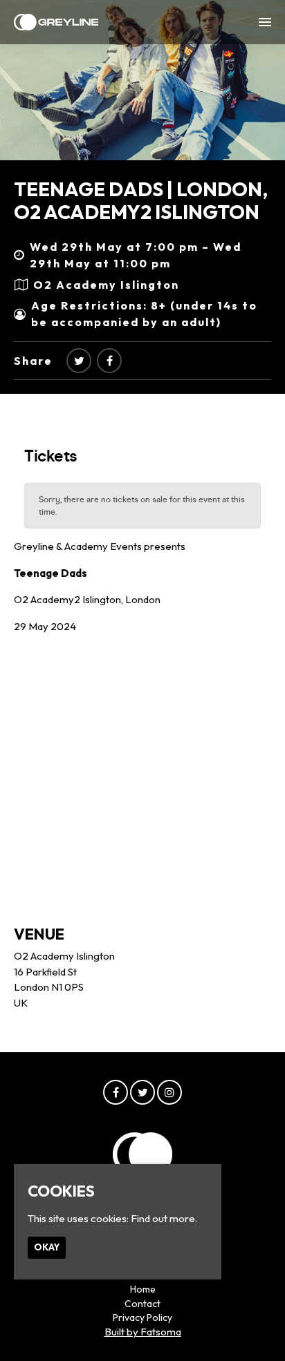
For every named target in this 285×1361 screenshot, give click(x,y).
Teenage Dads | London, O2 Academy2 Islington (141, 201)
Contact (142, 1303)
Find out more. (164, 1218)
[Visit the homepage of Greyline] (56, 22)
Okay (46, 1247)
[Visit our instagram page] (169, 1092)
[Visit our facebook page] (109, 361)
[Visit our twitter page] (78, 361)
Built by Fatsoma (142, 1331)
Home (143, 1289)
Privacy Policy (142, 1317)
